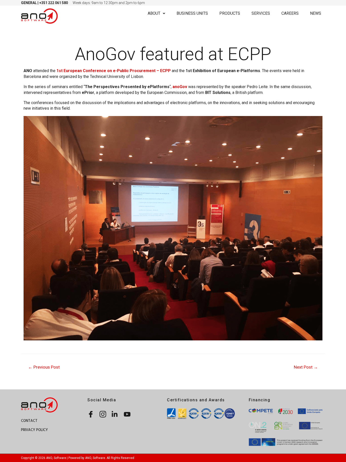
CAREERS (290, 13)
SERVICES (261, 13)
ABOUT (154, 13)
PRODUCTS (229, 13)
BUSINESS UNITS (192, 13)
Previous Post (44, 367)
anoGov (179, 86)
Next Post (306, 367)
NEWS (315, 13)
